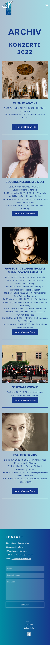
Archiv (28, 621)
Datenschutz (29, 628)
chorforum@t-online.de (21, 558)
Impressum (29, 624)
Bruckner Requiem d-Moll (25, 182)
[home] (5, 3)
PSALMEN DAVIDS (25, 455)
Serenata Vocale (25, 387)
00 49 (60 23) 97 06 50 (23, 554)
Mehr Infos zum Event (25, 126)
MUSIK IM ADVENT (25, 103)
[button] (46, 4)
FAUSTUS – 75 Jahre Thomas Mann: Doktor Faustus (25, 270)
